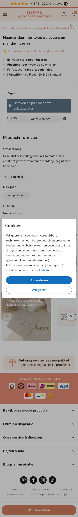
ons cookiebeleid (40, 270)
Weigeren (39, 290)
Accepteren (39, 280)
